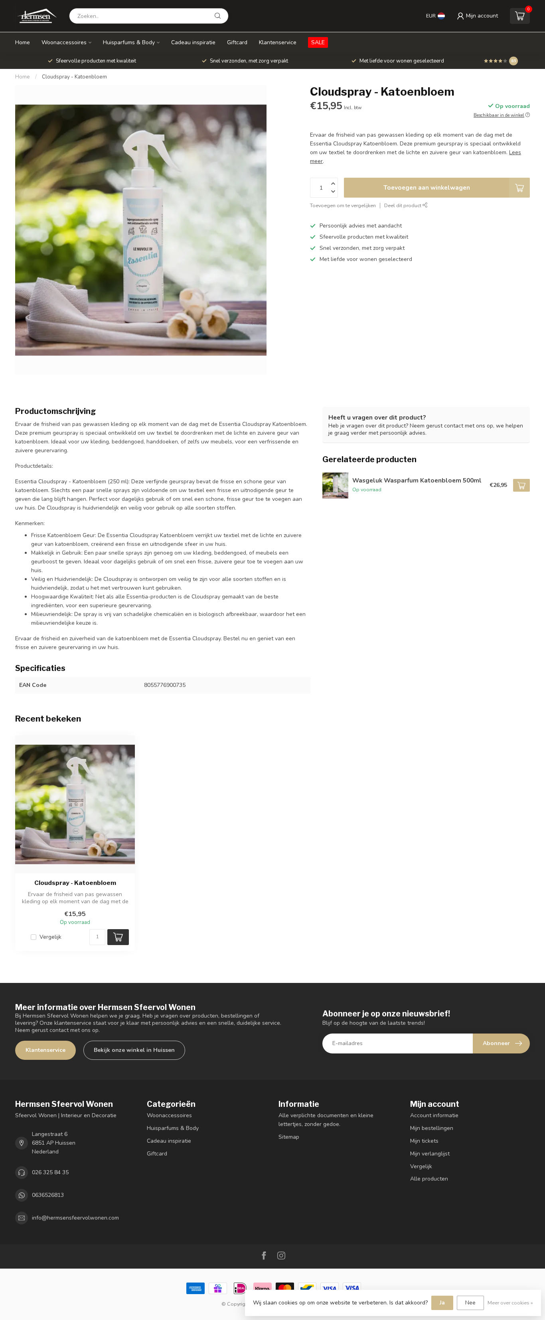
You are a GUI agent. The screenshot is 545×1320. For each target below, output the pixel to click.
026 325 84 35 (50, 1172)
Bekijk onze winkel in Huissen (134, 1050)
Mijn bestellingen (431, 1128)
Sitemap (288, 1137)
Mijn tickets (424, 1141)
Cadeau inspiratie (193, 42)
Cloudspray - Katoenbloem (74, 76)
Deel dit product (403, 205)
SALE (318, 42)
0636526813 (48, 1195)
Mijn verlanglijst (430, 1153)
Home (22, 42)
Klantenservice (277, 42)
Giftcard (237, 42)
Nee (470, 1302)
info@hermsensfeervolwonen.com (75, 1218)
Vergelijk (50, 937)
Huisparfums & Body (129, 42)
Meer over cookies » (510, 1302)
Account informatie (434, 1115)
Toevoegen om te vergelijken (343, 205)
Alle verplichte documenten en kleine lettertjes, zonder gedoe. (325, 1120)
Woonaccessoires (64, 42)
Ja (442, 1302)
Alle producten (429, 1179)
